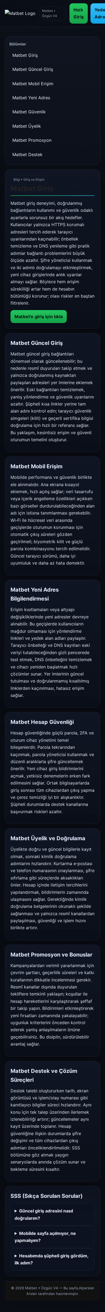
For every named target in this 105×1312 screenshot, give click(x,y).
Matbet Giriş (25, 55)
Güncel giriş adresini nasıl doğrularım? (44, 1214)
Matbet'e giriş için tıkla (39, 316)
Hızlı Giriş (79, 13)
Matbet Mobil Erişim (32, 83)
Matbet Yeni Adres (31, 97)
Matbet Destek (27, 154)
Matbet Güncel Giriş (32, 69)
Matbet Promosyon (31, 140)
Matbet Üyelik (26, 126)
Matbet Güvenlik (29, 111)
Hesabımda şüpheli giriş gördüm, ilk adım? (51, 1259)
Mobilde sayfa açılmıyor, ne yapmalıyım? (45, 1237)
